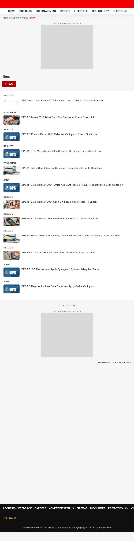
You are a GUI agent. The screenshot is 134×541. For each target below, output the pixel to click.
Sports (65, 11)
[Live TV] (123, 4)
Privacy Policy (118, 508)
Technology (100, 11)
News (11, 11)
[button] (131, 10)
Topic (24, 18)
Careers (40, 508)
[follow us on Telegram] (124, 518)
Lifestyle (81, 11)
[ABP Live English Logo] (12, 4)
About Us (9, 508)
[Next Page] (77, 305)
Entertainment (46, 11)
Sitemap (82, 508)
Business (25, 11)
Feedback (25, 508)
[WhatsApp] (129, 4)
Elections (120, 11)
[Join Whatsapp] (129, 518)
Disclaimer (97, 508)
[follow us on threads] (105, 518)
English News (11, 18)
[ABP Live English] (4, 11)
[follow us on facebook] (100, 518)
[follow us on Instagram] (114, 518)
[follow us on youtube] (109, 518)
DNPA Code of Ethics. (60, 527)
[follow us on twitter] (95, 518)
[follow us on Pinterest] (119, 518)
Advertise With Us (61, 508)
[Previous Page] (56, 305)
